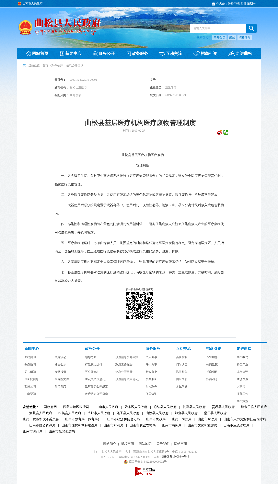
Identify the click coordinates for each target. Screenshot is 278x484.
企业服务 (212, 357)
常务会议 (219, 37)
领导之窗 (90, 357)
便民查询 (151, 394)
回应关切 (181, 379)
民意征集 (181, 372)
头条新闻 (30, 364)
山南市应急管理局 (236, 425)
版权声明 (127, 444)
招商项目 (212, 372)
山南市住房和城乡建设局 (79, 425)
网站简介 (109, 444)
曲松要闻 (30, 357)
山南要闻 (30, 394)
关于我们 (162, 444)
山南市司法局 (182, 419)
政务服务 (153, 349)
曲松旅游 (242, 401)
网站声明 (180, 444)
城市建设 (242, 372)
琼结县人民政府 (165, 407)
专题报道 (60, 372)
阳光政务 (151, 386)
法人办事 (151, 364)
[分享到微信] (226, 132)
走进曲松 (244, 349)
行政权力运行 (93, 364)
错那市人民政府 (99, 413)
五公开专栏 (92, 372)
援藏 (232, 37)
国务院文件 (62, 379)
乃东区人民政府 (136, 407)
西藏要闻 (30, 386)
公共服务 (151, 379)
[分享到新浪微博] (219, 132)
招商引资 (213, 349)
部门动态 (60, 386)
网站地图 (145, 444)
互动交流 (183, 349)
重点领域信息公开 (96, 379)
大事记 (241, 386)
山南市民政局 (156, 419)
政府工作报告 (123, 364)
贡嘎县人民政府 (223, 407)
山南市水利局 (113, 425)
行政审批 (151, 372)
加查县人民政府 (186, 413)
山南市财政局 (207, 419)
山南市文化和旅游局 (202, 425)
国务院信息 (31, 379)
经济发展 (242, 379)
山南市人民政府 (106, 407)
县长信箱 (181, 357)
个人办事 (151, 357)
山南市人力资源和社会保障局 (245, 419)
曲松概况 (242, 357)
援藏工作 (242, 394)
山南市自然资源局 (42, 425)
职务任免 (244, 37)
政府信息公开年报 (126, 357)
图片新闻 (30, 372)
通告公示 (60, 364)
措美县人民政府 (69, 413)
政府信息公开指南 (96, 394)
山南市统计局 (33, 431)
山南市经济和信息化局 (123, 419)
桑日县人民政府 (215, 413)
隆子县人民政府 (128, 413)
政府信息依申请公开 (128, 379)
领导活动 (60, 357)
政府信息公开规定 (96, 386)
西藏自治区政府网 (76, 407)
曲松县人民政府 (157, 413)
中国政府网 (48, 407)
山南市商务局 (172, 425)
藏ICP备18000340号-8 (175, 456)
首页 (45, 65)
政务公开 (57, 65)
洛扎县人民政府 (40, 413)
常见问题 (181, 386)
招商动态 (212, 379)
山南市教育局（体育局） (83, 419)
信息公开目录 (123, 372)
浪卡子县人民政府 (254, 407)
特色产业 (242, 364)
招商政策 (212, 364)
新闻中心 (31, 349)
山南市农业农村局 (143, 425)
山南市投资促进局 (62, 431)
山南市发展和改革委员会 (41, 419)
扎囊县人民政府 (194, 407)
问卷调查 (181, 364)
